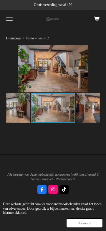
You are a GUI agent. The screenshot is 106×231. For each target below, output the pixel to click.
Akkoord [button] (84, 223)
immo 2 (43, 38)
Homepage (13, 38)
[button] (95, 50)
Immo (30, 38)
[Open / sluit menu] (9, 19)
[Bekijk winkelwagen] (96, 19)
